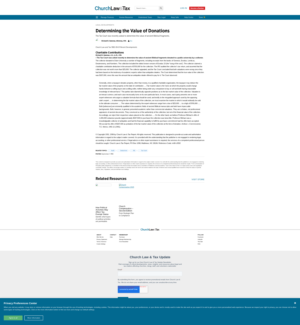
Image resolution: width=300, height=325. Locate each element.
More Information (33, 318)
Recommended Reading (105, 66)
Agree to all (13, 318)
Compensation (124, 30)
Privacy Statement (102, 239)
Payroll (121, 35)
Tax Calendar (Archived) (150, 41)
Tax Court (144, 150)
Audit (112, 150)
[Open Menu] (97, 17)
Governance (167, 41)
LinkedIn (200, 239)
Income (143, 38)
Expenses (144, 35)
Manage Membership (125, 239)
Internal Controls (103, 41)
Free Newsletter (123, 241)
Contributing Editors (126, 74)
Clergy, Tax (144, 30)
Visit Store (198, 179)
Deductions (123, 150)
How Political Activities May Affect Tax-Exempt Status (102, 210)
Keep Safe (175, 17)
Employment (123, 32)
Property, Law (167, 49)
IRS (134, 150)
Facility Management (192, 35)
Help (111, 237)
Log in (183, 8)
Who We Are (124, 56)
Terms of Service (101, 241)
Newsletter (100, 60)
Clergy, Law (167, 38)
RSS (199, 244)
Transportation (190, 41)
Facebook (200, 237)
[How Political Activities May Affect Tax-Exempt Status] (103, 194)
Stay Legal (161, 17)
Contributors (123, 77)
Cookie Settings (101, 244)
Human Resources (126, 17)
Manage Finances (107, 17)
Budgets (99, 30)
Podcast (99, 63)
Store (201, 17)
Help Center (188, 17)
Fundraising (101, 38)
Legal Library (167, 46)
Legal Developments (170, 44)
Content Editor (124, 66)
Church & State (168, 35)
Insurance (188, 38)
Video (98, 69)
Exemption (144, 32)
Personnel (122, 38)
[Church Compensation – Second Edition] (127, 194)
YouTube (200, 241)
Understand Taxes (145, 17)
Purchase (122, 237)
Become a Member (197, 8)
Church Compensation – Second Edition (126, 208)
